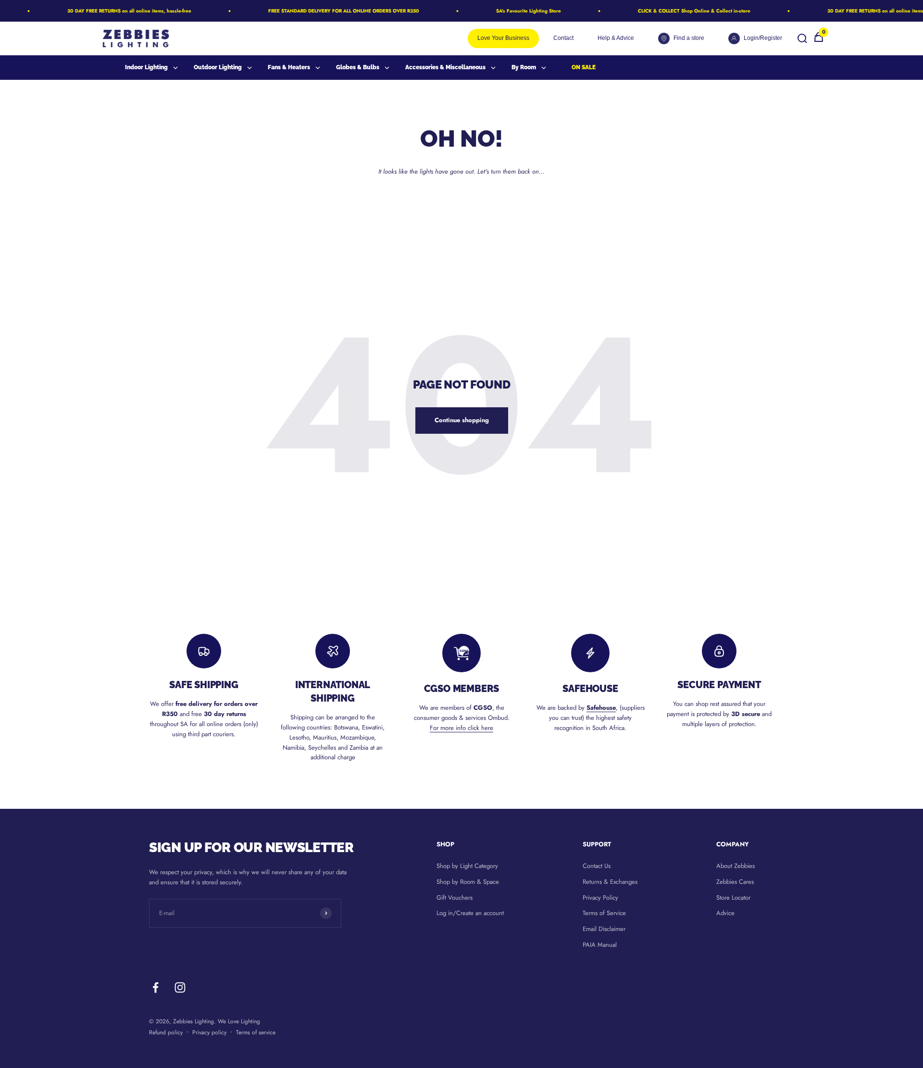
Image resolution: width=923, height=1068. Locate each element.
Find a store (689, 38)
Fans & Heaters (289, 67)
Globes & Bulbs (357, 67)
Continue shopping (462, 420)
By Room (523, 67)
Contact (563, 38)
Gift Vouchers (455, 897)
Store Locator (733, 897)
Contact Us (597, 865)
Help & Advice (616, 38)
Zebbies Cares (735, 881)
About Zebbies (735, 865)
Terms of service (255, 1032)
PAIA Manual (600, 944)
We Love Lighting (239, 1021)
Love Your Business (503, 38)
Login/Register (763, 38)
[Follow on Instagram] (180, 987)
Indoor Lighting (146, 67)
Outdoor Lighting (218, 67)
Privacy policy (209, 1032)
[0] (818, 40)
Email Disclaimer (604, 928)
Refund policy (166, 1032)
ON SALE (584, 67)
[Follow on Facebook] (155, 987)
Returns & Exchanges (610, 881)
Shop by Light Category (467, 865)
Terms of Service (604, 912)
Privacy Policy (600, 897)
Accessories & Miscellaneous (445, 67)
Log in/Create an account (470, 912)
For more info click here (461, 727)
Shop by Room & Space (468, 881)
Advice (725, 912)
